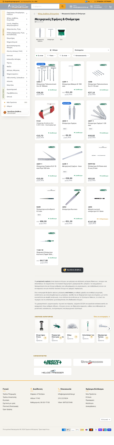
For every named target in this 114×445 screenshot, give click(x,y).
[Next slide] (109, 329)
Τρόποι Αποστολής (10, 397)
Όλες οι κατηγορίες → (102, 316)
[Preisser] (53, 371)
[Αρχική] (35, 13)
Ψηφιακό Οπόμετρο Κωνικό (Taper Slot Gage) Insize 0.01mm (45, 254)
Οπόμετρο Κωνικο (69, 209)
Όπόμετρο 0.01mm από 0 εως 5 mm (97, 167)
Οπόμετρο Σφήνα (69, 123)
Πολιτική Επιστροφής (10, 406)
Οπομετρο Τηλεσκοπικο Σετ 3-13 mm (98, 85)
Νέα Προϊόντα (91, 394)
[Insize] (53, 362)
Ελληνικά (104, 419)
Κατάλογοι (89, 403)
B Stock (88, 397)
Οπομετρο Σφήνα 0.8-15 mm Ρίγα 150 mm (46, 167)
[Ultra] (92, 362)
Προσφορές (90, 400)
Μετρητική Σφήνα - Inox (72, 166)
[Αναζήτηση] (62, 6)
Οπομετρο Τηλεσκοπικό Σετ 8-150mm (46, 85)
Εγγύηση (6, 400)
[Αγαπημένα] (106, 7)
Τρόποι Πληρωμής (9, 394)
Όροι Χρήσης (7, 409)
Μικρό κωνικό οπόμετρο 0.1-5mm (95, 210)
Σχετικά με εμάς (9, 403)
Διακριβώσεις (91, 406)
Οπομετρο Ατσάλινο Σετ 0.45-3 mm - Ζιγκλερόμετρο (46, 124)
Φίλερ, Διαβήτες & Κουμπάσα (48, 14)
